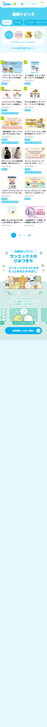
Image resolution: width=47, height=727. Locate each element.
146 (29, 235)
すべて (7, 22)
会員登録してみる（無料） (23, 330)
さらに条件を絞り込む (21, 48)
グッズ (18, 22)
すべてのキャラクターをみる (22, 42)
